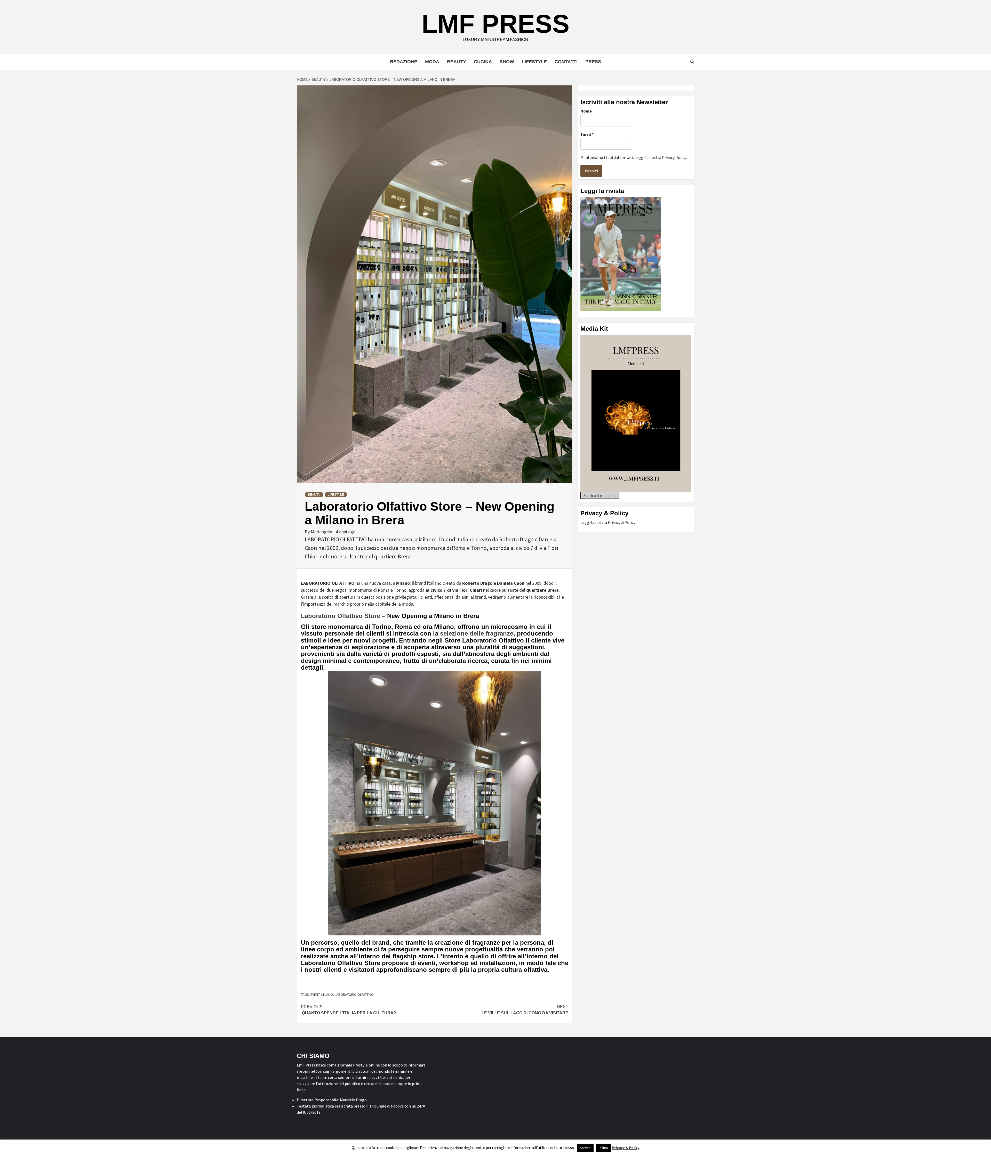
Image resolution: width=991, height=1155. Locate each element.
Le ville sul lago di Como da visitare (525, 1010)
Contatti (566, 61)
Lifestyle (534, 61)
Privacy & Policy (621, 522)
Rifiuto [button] (603, 1148)
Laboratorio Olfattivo (354, 994)
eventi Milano (321, 994)
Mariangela (322, 532)
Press (593, 61)
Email (587, 134)
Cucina (483, 61)
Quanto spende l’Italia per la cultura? (348, 1010)
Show (507, 61)
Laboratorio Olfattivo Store (340, 615)
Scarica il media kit (600, 495)
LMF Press (496, 23)
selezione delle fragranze (476, 633)
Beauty (456, 61)
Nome (586, 111)
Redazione (403, 61)
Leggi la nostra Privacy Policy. (661, 157)
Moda (432, 61)
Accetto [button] (585, 1148)
